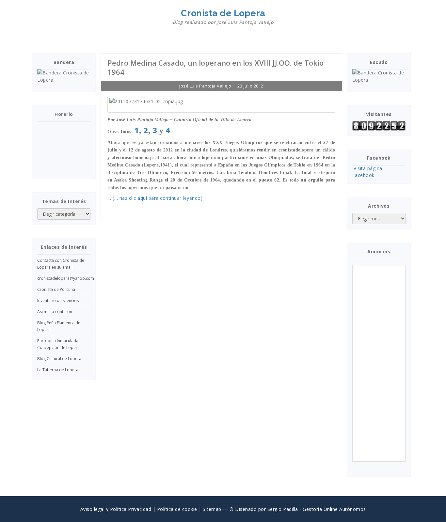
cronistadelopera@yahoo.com (65, 278)
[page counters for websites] (379, 126)
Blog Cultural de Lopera (59, 358)
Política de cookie (177, 509)
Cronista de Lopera (223, 16)
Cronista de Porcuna (56, 289)
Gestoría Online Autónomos (334, 509)
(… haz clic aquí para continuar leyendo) (157, 198)
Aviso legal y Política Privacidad (115, 509)
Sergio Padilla (282, 509)
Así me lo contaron (54, 311)
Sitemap (212, 509)
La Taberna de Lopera (57, 369)
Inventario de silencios (58, 300)
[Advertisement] (380, 363)
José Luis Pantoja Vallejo (205, 86)
